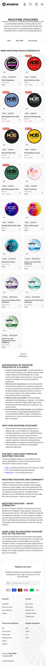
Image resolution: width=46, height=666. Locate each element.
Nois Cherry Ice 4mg (31, 80)
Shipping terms (7, 638)
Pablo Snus (10, 473)
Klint (43, 41)
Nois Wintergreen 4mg (10, 189)
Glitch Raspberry (8, 80)
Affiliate (4, 613)
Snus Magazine (7, 610)
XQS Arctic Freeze (8, 262)
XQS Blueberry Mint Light (11, 226)
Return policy (6, 634)
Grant (27, 638)
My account (29, 604)
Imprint (4, 641)
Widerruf (4, 644)
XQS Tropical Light (31, 226)
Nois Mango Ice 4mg (32, 153)
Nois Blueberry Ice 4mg (10, 116)
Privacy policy (6, 631)
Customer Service (31, 613)
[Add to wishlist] (19, 56)
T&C (3, 628)
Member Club (29, 610)
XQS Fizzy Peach (30, 189)
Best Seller (19, 41)
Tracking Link (29, 616)
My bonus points (7, 607)
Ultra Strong (32, 41)
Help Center (29, 607)
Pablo (27, 631)
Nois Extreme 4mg (8, 153)
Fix (7, 470)
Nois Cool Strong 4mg (32, 116)
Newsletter (5, 604)
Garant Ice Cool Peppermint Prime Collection (8, 341)
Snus (9, 41)
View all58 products (23, 355)
